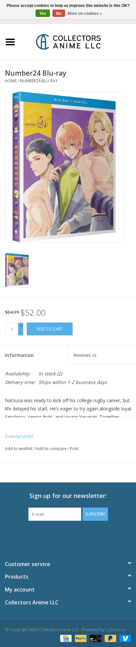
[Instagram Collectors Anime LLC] (80, 534)
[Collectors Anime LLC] (78, 41)
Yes (42, 13)
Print (74, 448)
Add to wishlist (18, 448)
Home (11, 81)
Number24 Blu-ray (39, 81)
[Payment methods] (65, 638)
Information (19, 355)
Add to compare (52, 448)
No (58, 13)
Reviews (84, 355)
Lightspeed (115, 629)
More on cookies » (85, 13)
